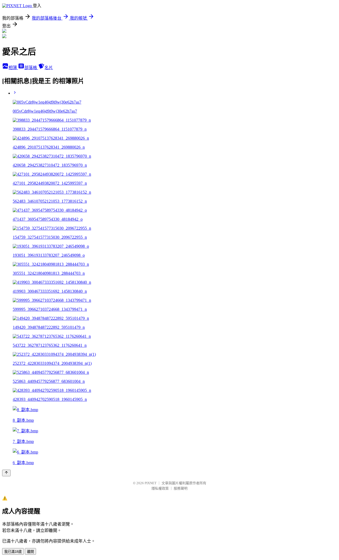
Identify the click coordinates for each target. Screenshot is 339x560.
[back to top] (6, 473)
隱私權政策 (160, 488)
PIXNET (151, 483)
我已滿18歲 (13, 552)
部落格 (31, 67)
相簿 (13, 67)
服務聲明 (181, 488)
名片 (48, 67)
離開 (30, 552)
